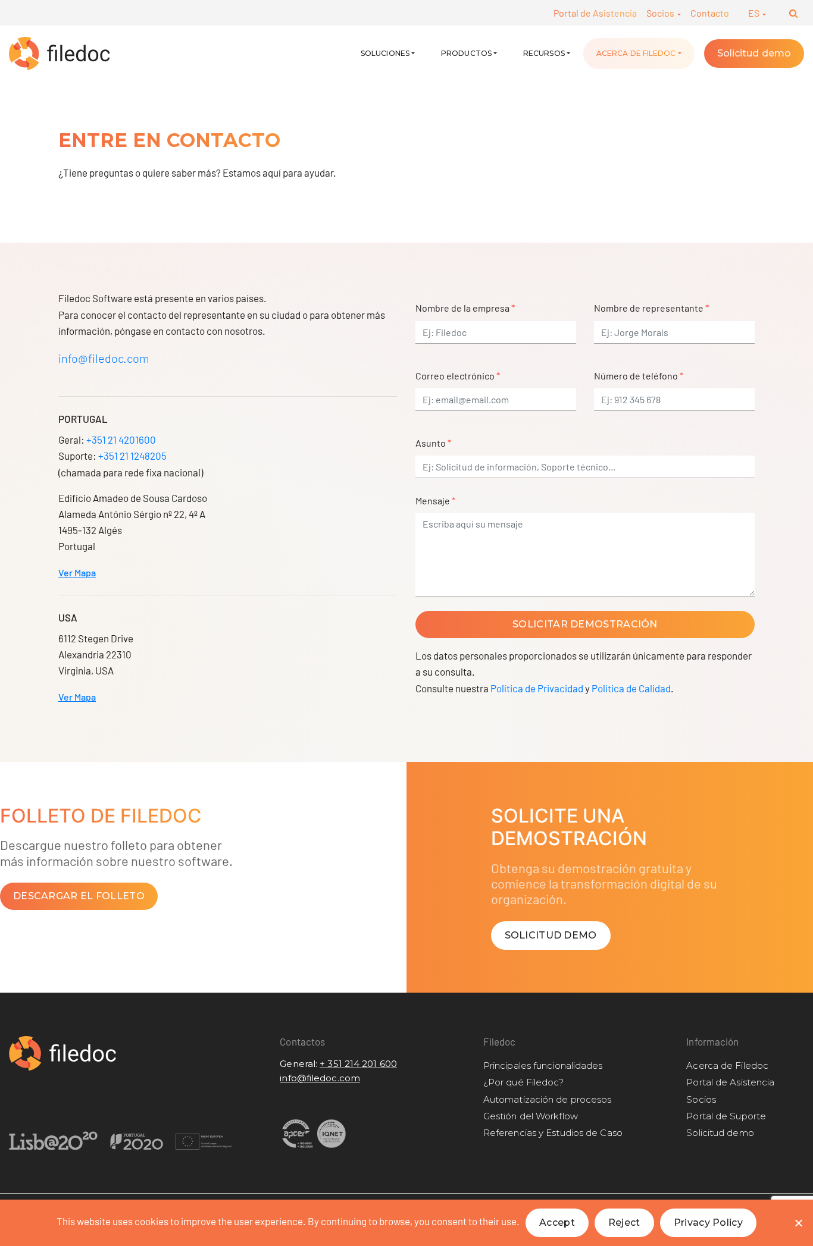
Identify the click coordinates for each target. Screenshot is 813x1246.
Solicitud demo (754, 53)
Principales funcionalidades (543, 1065)
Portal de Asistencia (595, 12)
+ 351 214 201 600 (358, 1063)
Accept (557, 1222)
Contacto (709, 12)
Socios (661, 12)
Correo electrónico (457, 375)
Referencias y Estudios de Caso (553, 1132)
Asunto (433, 442)
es (754, 12)
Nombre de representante (651, 307)
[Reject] (798, 1223)
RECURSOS (544, 53)
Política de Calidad (631, 688)
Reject (624, 1222)
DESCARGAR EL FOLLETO (79, 896)
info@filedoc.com (103, 358)
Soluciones (385, 53)
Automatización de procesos (547, 1099)
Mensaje (435, 500)
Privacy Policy (708, 1222)
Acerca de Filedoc (636, 53)
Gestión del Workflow (530, 1116)
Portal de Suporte (726, 1116)
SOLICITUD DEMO (551, 935)
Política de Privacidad (536, 688)
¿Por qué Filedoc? (523, 1082)
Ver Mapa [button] (77, 572)
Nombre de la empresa (465, 307)
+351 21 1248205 (132, 456)
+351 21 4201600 (121, 439)
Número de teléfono (638, 375)
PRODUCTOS (466, 53)
